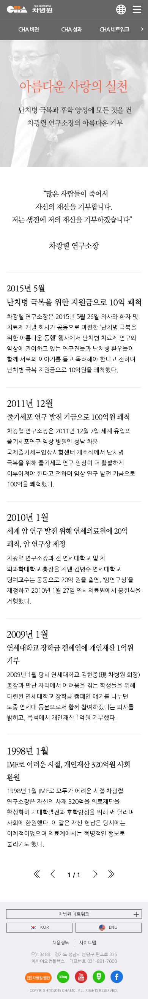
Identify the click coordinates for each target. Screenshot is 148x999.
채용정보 (60, 943)
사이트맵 (87, 943)
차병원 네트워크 (74, 914)
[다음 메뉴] (143, 29)
